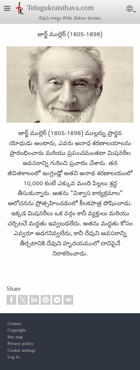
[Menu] (11, 9)
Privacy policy (20, 344)
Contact (14, 324)
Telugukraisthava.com (60, 9)
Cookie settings (21, 351)
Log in (13, 357)
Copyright (16, 330)
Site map (15, 337)
